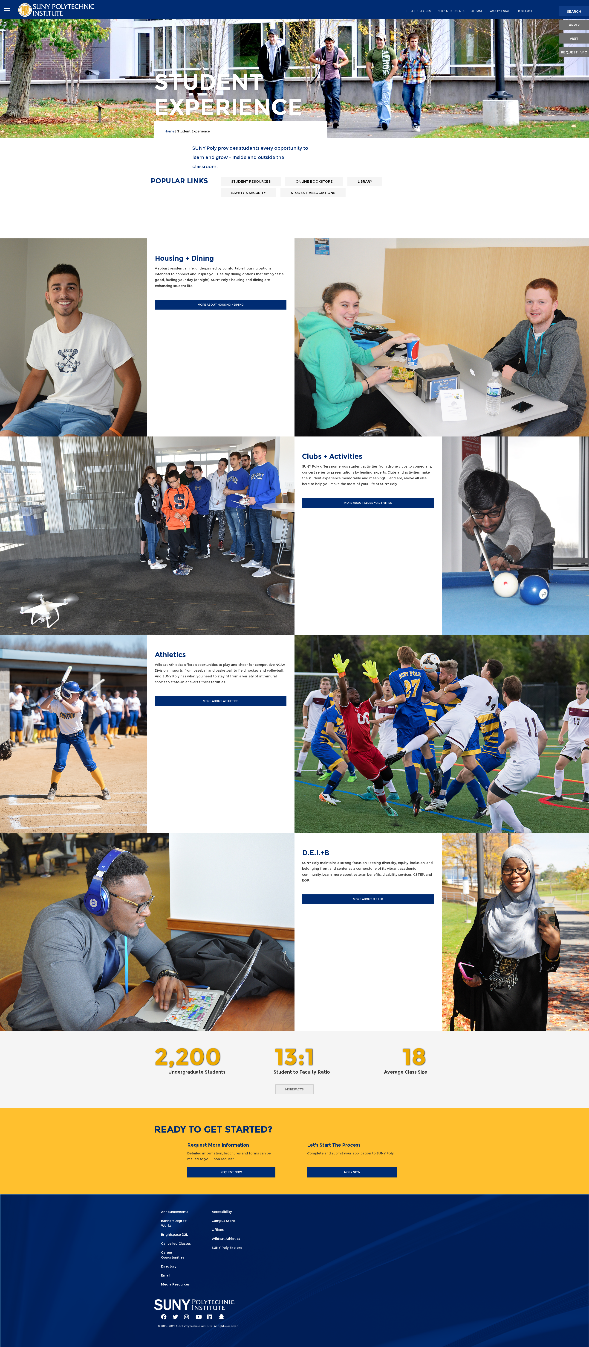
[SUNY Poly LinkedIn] (208, 1314)
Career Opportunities (172, 1254)
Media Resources (175, 1284)
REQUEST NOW (231, 1172)
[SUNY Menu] (7, 9)
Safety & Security (248, 192)
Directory (168, 1266)
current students (451, 11)
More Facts (294, 1089)
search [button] (574, 11)
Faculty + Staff (500, 11)
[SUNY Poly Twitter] (173, 1314)
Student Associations (313, 192)
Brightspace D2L (174, 1235)
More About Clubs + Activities (368, 502)
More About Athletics (221, 701)
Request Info (574, 52)
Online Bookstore (314, 181)
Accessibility (222, 1212)
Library (365, 181)
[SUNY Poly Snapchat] (219, 1314)
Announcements (174, 1212)
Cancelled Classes (176, 1244)
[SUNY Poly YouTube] (196, 1314)
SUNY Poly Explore (227, 1248)
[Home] (56, 9)
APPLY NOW (352, 1172)
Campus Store (223, 1221)
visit (574, 38)
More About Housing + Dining (221, 304)
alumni (476, 11)
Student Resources (251, 181)
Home (169, 131)
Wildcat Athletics (226, 1239)
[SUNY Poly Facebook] (162, 1314)
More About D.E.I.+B (368, 899)
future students (418, 11)
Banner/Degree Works (174, 1223)
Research (525, 11)
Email (165, 1275)
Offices (218, 1230)
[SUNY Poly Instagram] (185, 1314)
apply (574, 25)
